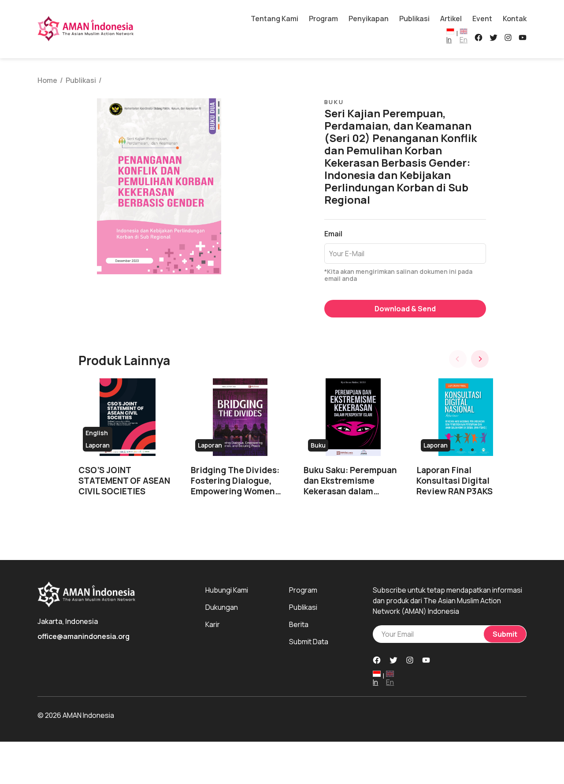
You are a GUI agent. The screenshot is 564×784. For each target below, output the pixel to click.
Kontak (515, 18)
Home (47, 80)
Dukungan (221, 607)
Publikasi (414, 18)
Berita (298, 624)
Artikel (451, 18)
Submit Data (308, 641)
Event (482, 18)
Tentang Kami (274, 18)
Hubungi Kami (226, 590)
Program (323, 18)
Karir (212, 624)
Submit (505, 634)
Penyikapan (369, 18)
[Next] (480, 359)
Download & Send (405, 309)
